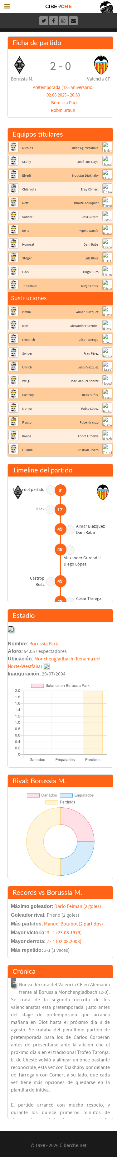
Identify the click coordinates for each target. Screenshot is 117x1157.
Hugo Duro (91, 272)
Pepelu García (89, 231)
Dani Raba (91, 244)
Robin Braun (63, 110)
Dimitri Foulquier (86, 203)
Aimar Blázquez (87, 312)
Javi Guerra (90, 217)
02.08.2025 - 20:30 (63, 95)
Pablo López (90, 409)
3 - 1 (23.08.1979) (64, 933)
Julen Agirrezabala (85, 148)
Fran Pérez (91, 354)
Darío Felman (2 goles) (77, 906)
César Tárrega (89, 340)
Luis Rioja (92, 258)
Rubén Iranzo (89, 422)
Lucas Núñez (89, 395)
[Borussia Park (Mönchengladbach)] (10, 629)
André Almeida (88, 436)
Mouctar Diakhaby (85, 176)
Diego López (90, 286)
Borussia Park (64, 103)
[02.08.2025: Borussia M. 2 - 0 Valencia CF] (13, 985)
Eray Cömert (90, 189)
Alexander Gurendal (84, 326)
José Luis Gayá (88, 162)
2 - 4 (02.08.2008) (63, 941)
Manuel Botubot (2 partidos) (73, 924)
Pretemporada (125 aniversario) (63, 87)
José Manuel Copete (84, 381)
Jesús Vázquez (88, 367)
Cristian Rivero (88, 450)
